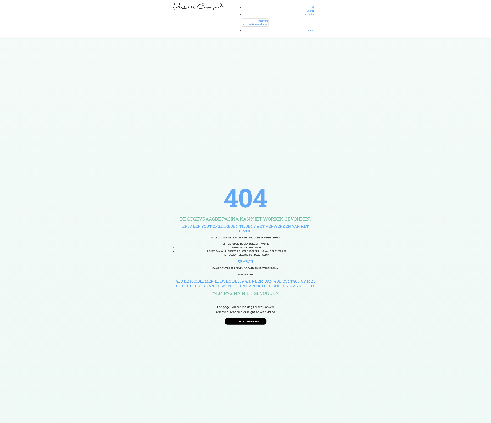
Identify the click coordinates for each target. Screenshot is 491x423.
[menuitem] (313, 7)
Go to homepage (245, 321)
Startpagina (246, 274)
